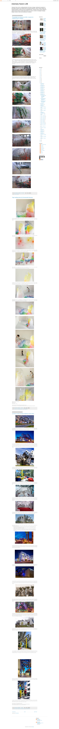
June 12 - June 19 (43, 116)
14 (40, 79)
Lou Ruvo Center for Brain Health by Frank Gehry (23, 413)
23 (40, 69)
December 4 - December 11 (42, 89)
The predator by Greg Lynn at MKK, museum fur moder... (43, 96)
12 (40, 81)
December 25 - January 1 (42, 84)
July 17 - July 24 (43, 115)
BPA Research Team (43, 144)
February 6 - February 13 (42, 133)
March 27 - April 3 (43, 123)
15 (40, 78)
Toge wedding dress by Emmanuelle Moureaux (22, 197)
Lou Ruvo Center (28, 708)
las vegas (25, 708)
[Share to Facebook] (28, 407)
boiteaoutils (38, 722)
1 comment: (22, 707)
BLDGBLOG (38, 719)
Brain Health (15, 708)
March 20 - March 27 (43, 124)
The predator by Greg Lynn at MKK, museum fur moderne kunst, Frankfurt (22, 18)
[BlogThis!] (26, 407)
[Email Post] (24, 707)
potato (41, 151)
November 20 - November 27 (42, 92)
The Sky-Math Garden (39, 720)
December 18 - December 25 (42, 85)
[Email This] (25, 407)
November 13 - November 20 (42, 94)
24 (40, 68)
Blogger (33, 726)
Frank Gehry (21, 708)
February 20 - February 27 (42, 129)
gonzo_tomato (42, 150)
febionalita (42, 149)
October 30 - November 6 (42, 105)
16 (40, 77)
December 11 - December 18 (42, 87)
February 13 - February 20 (42, 131)
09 (40, 141)
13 (40, 80)
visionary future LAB (20, 4)
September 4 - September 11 (42, 112)
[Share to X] (27, 407)
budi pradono (18, 708)
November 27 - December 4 (42, 90)
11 (40, 82)
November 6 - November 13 (42, 104)
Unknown (42, 145)
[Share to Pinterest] (29, 407)
